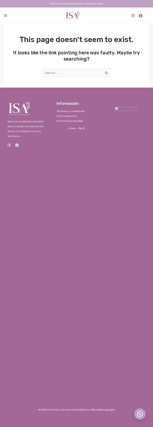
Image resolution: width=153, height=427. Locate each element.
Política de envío (67, 116)
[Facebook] (141, 16)
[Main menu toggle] (5, 15)
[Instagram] (133, 16)
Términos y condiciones (71, 111)
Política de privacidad (70, 121)
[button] (140, 414)
